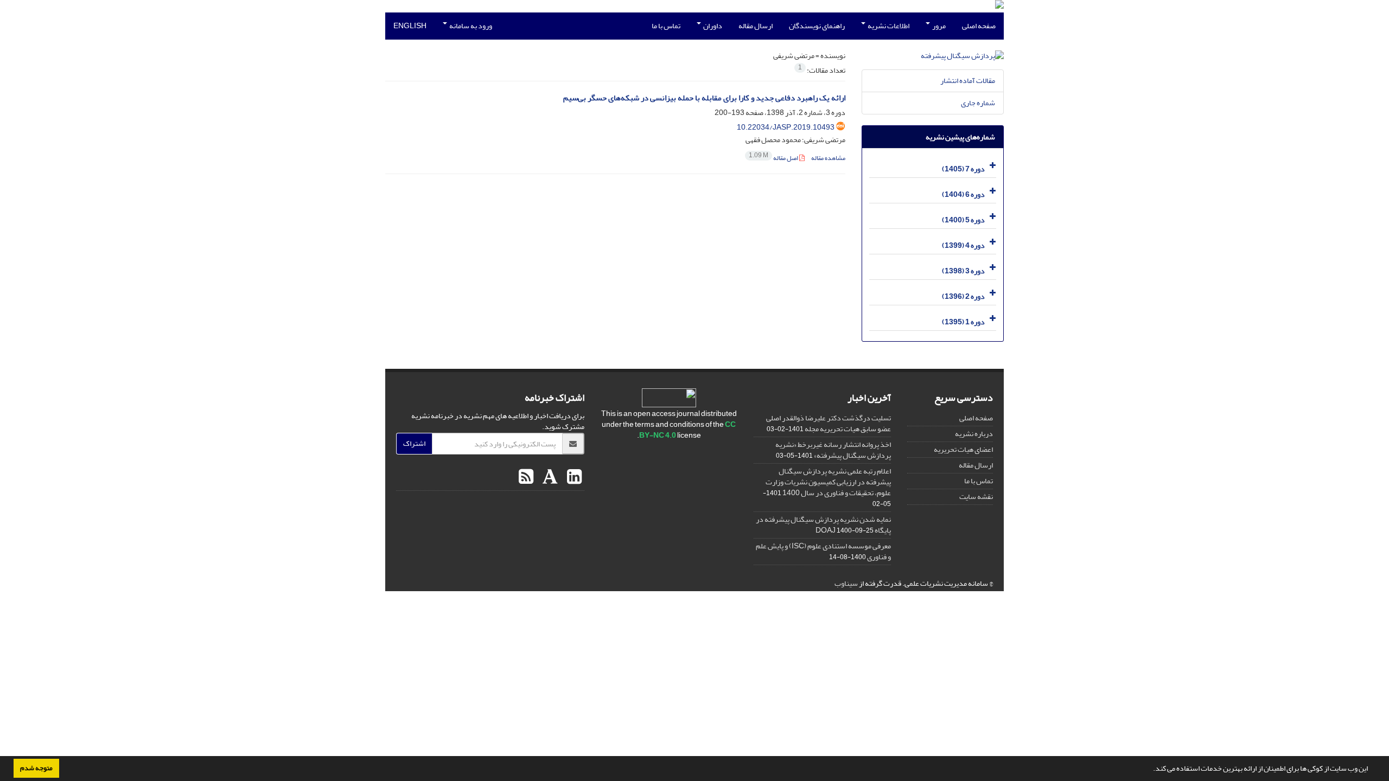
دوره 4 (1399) (963, 245)
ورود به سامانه (470, 25)
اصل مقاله (774, 158)
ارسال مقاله (755, 25)
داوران (712, 25)
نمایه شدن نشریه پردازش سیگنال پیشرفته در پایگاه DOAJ (823, 524)
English (409, 25)
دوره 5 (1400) (963, 220)
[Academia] (549, 477)
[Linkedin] (573, 477)
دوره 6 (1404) (963, 194)
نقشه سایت (976, 496)
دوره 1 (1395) (963, 322)
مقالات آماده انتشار (967, 80)
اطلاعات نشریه (887, 25)
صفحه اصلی (979, 25)
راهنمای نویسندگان (817, 25)
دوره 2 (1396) (963, 296)
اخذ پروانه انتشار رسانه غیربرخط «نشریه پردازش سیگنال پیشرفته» (833, 450)
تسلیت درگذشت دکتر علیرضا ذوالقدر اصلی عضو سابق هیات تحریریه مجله (828, 423)
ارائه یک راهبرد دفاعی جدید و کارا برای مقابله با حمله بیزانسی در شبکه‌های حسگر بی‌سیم (704, 98)
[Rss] (526, 477)
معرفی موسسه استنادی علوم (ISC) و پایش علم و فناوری (823, 551)
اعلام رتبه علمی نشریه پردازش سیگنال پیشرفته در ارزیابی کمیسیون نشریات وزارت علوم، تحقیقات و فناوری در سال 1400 (828, 482)
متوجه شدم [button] (36, 767)
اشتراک (414, 443)
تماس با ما (666, 25)
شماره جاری (978, 102)
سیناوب (846, 583)
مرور (938, 25)
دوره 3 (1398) (963, 271)
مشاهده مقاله (828, 158)
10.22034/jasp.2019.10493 (785, 127)
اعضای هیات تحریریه (963, 449)
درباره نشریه (974, 433)
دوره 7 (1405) (963, 169)
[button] (1150, 769)
